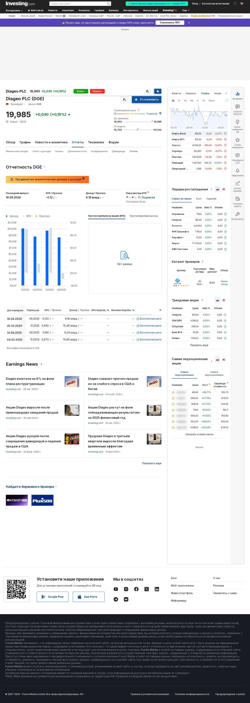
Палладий (177, 162)
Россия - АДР (113, 16)
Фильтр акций (150, 10)
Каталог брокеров (185, 261)
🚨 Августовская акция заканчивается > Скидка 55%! (157, 3)
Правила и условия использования (150, 694)
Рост (199, 198)
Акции (11, 16)
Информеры (178, 600)
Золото (176, 145)
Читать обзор (224, 283)
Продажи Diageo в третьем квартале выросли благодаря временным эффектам (110, 441)
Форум (114, 142)
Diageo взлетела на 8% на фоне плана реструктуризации (30, 381)
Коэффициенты (99, 151)
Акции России (45, 16)
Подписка (152, 113)
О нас (216, 578)
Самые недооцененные (184, 373)
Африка (184, 16)
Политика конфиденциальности (192, 694)
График (25, 142)
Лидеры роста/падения (190, 189)
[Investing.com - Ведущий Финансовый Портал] (20, 3)
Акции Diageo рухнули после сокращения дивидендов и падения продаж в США (33, 441)
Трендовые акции (185, 300)
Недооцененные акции (230, 16)
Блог (174, 578)
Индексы (191, 93)
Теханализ (96, 142)
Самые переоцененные (214, 373)
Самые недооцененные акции (190, 361)
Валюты (176, 93)
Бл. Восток (151, 16)
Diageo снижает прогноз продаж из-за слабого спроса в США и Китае (113, 384)
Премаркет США (77, 16)
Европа (139, 16)
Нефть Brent (179, 133)
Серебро (177, 151)
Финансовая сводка (17, 151)
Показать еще (151, 463)
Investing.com (13, 389)
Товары (205, 93)
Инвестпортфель (182, 593)
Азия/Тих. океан (168, 16)
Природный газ (180, 168)
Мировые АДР (96, 16)
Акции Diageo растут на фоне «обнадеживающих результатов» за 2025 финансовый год (114, 412)
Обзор (10, 142)
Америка (127, 16)
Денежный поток (77, 151)
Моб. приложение (182, 585)
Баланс (59, 151)
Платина (176, 157)
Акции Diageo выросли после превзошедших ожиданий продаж (32, 410)
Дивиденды (118, 151)
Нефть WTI (178, 139)
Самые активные (182, 198)
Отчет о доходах (41, 151)
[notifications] (235, 3)
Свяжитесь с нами (225, 593)
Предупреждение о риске (230, 694)
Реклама (218, 585)
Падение (211, 198)
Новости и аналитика (51, 142)
